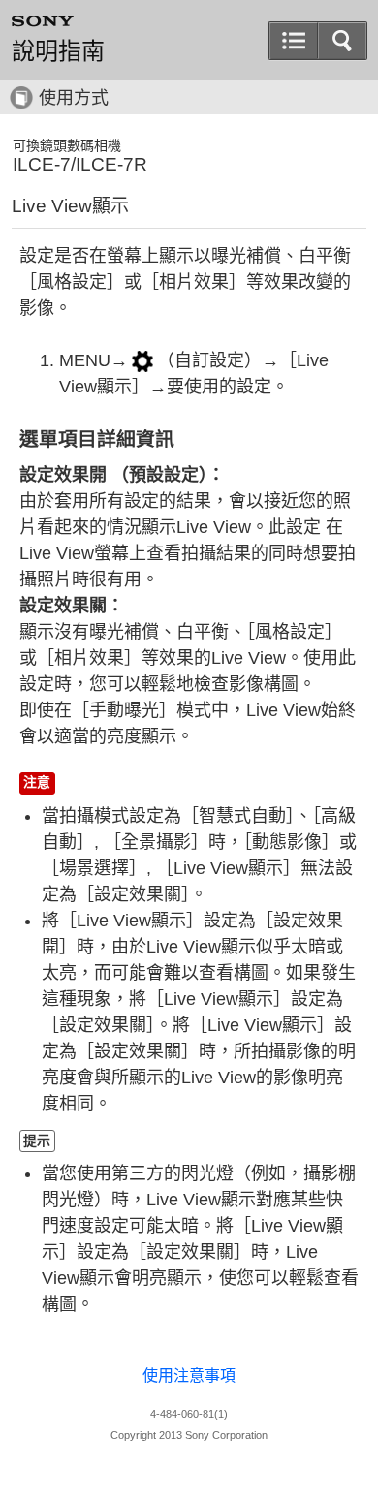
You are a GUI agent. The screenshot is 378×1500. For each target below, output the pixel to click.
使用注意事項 (189, 1375)
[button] (293, 40)
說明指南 (58, 51)
